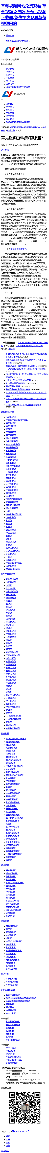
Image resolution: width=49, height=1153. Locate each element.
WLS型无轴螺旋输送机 (16, 739)
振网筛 (9, 649)
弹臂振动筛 (11, 631)
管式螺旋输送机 (13, 845)
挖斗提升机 (11, 880)
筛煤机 (9, 692)
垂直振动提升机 (13, 907)
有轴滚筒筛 (11, 661)
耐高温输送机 (12, 839)
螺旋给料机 (11, 932)
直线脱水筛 (11, 671)
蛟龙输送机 (11, 812)
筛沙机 (9, 689)
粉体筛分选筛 (12, 579)
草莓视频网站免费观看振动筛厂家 (25, 127)
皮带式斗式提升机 (14, 941)
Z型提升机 (10, 916)
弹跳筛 (9, 628)
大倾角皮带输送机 (14, 854)
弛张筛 (9, 643)
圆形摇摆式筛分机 (14, 514)
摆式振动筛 (11, 493)
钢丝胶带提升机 (13, 904)
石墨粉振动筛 (12, 447)
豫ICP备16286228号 (20, 1131)
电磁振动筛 (11, 622)
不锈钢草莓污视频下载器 (17, 420)
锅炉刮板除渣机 (13, 772)
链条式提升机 (12, 873)
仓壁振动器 (11, 1010)
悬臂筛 (9, 686)
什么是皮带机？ (16, 383)
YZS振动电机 (12, 982)
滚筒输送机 (11, 754)
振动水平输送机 (13, 827)
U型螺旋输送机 (13, 842)
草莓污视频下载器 (19, 249)
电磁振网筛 (11, 683)
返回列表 (5, 150)
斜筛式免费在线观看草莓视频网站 (21, 998)
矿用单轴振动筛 (13, 707)
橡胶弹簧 (10, 1004)
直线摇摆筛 (11, 487)
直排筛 (9, 536)
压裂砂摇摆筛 (12, 472)
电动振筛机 (11, 423)
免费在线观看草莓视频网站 (18, 1001)
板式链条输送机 (13, 802)
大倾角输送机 (12, 757)
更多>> (12, 349)
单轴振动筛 (11, 634)
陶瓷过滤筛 (11, 457)
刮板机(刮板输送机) (14, 766)
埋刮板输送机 (12, 748)
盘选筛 (9, 604)
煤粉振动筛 (11, 704)
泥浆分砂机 (11, 588)
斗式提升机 (11, 913)
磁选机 (9, 640)
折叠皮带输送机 (13, 833)
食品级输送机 (12, 799)
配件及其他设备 (8, 990)
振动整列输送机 (13, 784)
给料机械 (5, 921)
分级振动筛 (11, 582)
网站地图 (5, 1151)
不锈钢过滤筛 (12, 460)
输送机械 (5, 733)
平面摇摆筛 (11, 435)
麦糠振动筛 (11, 560)
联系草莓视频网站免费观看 (18, 41)
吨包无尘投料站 (13, 995)
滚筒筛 (9, 713)
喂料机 (9, 938)
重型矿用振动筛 (8, 574)
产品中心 (10, 72)
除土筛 (9, 601)
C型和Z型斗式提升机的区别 (18, 380)
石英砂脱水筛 (12, 652)
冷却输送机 (11, 806)
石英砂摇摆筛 (12, 484)
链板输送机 (11, 848)
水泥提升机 (11, 892)
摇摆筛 (9, 545)
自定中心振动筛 (13, 695)
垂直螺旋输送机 (13, 815)
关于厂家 (10, 35)
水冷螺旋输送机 (13, 793)
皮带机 (9, 824)
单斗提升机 (11, 889)
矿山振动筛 (11, 701)
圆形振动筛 (11, 566)
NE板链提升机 (12, 901)
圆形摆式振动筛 (13, 505)
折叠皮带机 (11, 796)
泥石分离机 (11, 610)
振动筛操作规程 (13, 386)
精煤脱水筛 (11, 668)
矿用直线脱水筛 (13, 655)
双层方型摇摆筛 (13, 444)
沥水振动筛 (11, 554)
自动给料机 (11, 935)
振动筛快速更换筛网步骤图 (18, 389)
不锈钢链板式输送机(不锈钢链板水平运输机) (25, 369)
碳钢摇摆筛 (11, 481)
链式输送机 (11, 745)
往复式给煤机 (12, 969)
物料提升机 (11, 876)
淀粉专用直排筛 (13, 466)
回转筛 (9, 557)
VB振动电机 (11, 979)
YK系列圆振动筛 (13, 719)
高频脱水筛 (11, 674)
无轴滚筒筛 (11, 665)
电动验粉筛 (11, 426)
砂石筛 (9, 607)
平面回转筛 (11, 533)
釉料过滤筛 (11, 454)
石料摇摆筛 (11, 469)
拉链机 (9, 787)
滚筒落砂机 (11, 619)
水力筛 (9, 613)
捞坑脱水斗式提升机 (15, 883)
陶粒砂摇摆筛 (12, 441)
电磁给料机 (11, 963)
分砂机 (9, 585)
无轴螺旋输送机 (13, 742)
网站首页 (10, 69)
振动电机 (5, 974)
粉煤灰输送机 (12, 809)
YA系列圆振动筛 (13, 716)
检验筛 (9, 521)
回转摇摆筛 (11, 432)
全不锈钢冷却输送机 (15, 818)
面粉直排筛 (11, 463)
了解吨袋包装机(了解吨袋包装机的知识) (23, 405)
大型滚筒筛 (11, 637)
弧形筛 (9, 722)
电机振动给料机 (13, 960)
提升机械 (5, 865)
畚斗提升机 (11, 886)
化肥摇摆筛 (11, 475)
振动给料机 (11, 966)
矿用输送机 (11, 781)
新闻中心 (10, 75)
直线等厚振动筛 (13, 728)
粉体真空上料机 (13, 821)
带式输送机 (11, 763)
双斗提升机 (11, 895)
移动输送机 (11, 830)
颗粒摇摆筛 (11, 478)
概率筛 (9, 616)
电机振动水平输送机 (15, 775)
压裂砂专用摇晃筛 (14, 499)
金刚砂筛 (10, 496)
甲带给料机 (11, 954)
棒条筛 (9, 710)
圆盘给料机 (11, 944)
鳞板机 (9, 860)
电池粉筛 (10, 625)
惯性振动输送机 (13, 836)
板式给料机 (11, 947)
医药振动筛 (11, 417)
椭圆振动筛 (11, 680)
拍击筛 (9, 527)
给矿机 (9, 929)
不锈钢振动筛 (12, 502)
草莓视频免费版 (13, 569)
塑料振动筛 (11, 451)
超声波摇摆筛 (12, 438)
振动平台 (10, 1007)
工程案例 (10, 78)
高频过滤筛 (11, 542)
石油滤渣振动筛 (13, 551)
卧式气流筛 (11, 530)
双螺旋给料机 (12, 926)
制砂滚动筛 (11, 598)
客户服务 (10, 84)
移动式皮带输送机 (14, 760)
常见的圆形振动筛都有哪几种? (29, 346)
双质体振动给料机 (14, 951)
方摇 (8, 511)
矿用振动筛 (11, 677)
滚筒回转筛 (11, 658)
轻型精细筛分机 (8, 412)
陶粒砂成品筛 (12, 592)
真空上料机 (11, 1013)
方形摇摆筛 (11, 517)
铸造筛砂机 (11, 595)
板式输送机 (11, 790)
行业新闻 (11, 130)
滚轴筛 (9, 429)
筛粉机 (9, 539)
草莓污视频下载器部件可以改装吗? (21, 366)
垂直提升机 (11, 870)
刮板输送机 (11, 857)
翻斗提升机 (11, 898)
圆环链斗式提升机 (14, 910)
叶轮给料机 (11, 957)
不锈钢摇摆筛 (12, 490)
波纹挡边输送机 (13, 851)
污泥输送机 (11, 769)
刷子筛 (9, 524)
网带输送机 (11, 751)
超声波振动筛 (12, 548)
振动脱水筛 (11, 725)
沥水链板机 (11, 778)
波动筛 (9, 646)
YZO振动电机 (12, 985)
